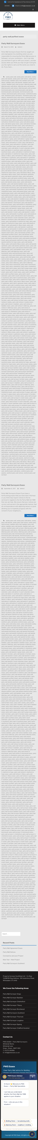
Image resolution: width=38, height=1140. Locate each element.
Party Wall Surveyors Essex (13, 43)
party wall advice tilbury (24, 172)
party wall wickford (7, 439)
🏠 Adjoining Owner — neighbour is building (17, 1125)
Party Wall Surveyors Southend (13, 963)
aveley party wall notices (20, 79)
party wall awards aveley (28, 180)
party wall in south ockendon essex (19, 276)
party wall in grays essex (25, 268)
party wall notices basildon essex (22, 289)
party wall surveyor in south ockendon (17, 401)
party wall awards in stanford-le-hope (17, 221)
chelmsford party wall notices (16, 97)
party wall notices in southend (27, 324)
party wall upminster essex (27, 437)
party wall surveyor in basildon (10, 383)
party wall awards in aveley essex (11, 197)
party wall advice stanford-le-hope (12, 170)
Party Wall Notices (9, 952)
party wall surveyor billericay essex (18, 369)
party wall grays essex (12, 257)
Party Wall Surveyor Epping (12, 1024)
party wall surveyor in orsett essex (18, 398)
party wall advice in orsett (14, 142)
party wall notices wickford (20, 353)
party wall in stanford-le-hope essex (24, 279)
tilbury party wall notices (16, 463)
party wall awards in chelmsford (22, 204)
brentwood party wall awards (10, 92)
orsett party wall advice (12, 109)
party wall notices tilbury (13, 349)
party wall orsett (21, 354)
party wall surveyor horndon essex (18, 379)
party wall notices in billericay (20, 306)
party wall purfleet (15, 356)
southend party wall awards (17, 452)
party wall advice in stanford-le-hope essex (14, 154)
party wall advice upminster (25, 174)
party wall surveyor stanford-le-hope (23, 426)
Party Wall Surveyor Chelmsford (14, 1001)
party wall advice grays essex (10, 124)
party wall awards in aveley (27, 195)
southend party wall (20, 450)
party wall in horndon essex (20, 270)
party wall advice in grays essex (23, 139)
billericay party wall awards (26, 86)
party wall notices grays (28, 296)
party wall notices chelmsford (22, 294)
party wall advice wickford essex (17, 178)
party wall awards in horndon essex (24, 210)
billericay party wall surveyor (27, 88)
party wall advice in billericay (10, 131)
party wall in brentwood (13, 264)
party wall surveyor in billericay (20, 384)
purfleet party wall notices (15, 443)
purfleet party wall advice (15, 441)
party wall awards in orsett (9, 212)
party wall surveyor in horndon (26, 394)
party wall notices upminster (14, 351)
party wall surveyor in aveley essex (24, 381)
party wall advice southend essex (22, 169)
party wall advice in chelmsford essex (20, 137)
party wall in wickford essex (16, 285)
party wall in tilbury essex (21, 281)
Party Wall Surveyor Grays (12, 994)
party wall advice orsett (18, 161)
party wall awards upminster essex (18, 246)
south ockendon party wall (16, 444)
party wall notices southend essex (11, 345)
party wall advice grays (27, 122)
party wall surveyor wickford (14, 433)
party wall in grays (11, 268)
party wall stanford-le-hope (20, 362)
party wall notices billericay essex (25, 291)
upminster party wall (14, 465)
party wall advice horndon (28, 124)
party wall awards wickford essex (22, 247)
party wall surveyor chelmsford (15, 373)
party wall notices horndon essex (17, 300)
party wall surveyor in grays (21, 392)
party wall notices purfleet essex (25, 339)
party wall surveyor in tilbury (25, 409)
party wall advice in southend (10, 150)
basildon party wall (16, 80)
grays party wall (15, 99)
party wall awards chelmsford (15, 189)
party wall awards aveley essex (10, 182)
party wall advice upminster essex (11, 176)
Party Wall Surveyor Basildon (13, 998)
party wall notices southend (24, 343)
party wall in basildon (16, 261)
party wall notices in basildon (10, 304)
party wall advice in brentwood (20, 133)
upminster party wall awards (14, 467)
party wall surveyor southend (10, 424)
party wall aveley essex (13, 180)
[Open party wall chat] (32, 1134)
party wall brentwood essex (17, 253)
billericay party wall (30, 84)
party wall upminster (12, 437)
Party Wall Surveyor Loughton (13, 1020)
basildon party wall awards (14, 82)
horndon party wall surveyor (18, 107)
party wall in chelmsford (13, 266)
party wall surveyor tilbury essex (22, 429)
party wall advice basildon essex (24, 114)
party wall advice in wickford (14, 159)
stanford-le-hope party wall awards (12, 458)
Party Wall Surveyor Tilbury (12, 1005)
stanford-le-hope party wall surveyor (24, 460)
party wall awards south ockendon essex (20, 236)
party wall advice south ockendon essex (13, 167)
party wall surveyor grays (26, 375)
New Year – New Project (11, 960)
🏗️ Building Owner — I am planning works (17, 1121)
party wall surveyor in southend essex (19, 405)
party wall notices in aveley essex (22, 302)
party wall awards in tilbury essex (16, 225)
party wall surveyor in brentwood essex (21, 388)
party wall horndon (25, 257)
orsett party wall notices (8, 110)
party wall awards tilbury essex (15, 244)
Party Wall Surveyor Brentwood (14, 1009)
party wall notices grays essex (10, 298)
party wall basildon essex (17, 249)
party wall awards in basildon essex (18, 199)
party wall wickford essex (21, 439)
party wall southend (18, 360)
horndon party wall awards (17, 105)
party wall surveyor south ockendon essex (21, 422)
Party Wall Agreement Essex (12, 948)
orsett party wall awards (27, 109)
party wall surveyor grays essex (11, 377)
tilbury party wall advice (19, 461)
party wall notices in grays (21, 313)
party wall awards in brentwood (11, 202)
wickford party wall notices (15, 473)
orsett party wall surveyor (25, 110)
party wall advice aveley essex (22, 112)
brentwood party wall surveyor (16, 94)
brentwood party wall (7, 90)
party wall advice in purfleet (18, 144)
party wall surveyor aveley (25, 364)
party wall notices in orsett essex (16, 319)
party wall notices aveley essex (15, 287)
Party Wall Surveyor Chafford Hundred (16, 1028)
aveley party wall (11, 77)
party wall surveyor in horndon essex (12, 396)
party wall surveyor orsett (14, 416)
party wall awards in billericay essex (24, 200)
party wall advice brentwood (14, 118)
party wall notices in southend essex (12, 326)
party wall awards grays (20, 191)
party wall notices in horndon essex (12, 317)
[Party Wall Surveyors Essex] (8, 16)
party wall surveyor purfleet (18, 418)
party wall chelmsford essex (17, 255)
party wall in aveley (20, 259)
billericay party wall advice (9, 86)
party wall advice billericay (9, 116)
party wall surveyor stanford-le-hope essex (14, 428)
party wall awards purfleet (23, 232)
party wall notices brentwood (10, 292)
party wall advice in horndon (10, 140)
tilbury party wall (6, 461)
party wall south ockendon (14, 358)
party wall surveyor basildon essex (12, 368)
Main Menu (21, 25)
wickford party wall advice (12, 471)
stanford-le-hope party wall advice (22, 456)
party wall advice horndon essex (11, 125)
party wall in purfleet (28, 272)
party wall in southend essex (18, 277)
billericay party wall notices (9, 88)
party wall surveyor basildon (27, 366)
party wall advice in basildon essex (23, 129)
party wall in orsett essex (13, 272)
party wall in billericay (12, 262)
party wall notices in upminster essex (12, 334)
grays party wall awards (8, 101)
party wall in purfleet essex (9, 274)
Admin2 (20, 47)
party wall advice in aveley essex (16, 127)
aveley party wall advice (24, 77)
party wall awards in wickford (15, 229)
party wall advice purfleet (22, 163)
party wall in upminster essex (19, 283)
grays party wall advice (27, 99)
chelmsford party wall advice (13, 95)
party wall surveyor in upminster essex (20, 413)
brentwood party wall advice (23, 90)
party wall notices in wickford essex (20, 336)
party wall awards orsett (18, 231)
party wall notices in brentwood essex (20, 309)
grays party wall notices (24, 101)
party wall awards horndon (22, 193)
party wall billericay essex (15, 251)
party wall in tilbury (7, 281)
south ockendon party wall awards (22, 446)
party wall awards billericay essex (22, 185)
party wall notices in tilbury (17, 330)
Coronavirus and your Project (13, 956)
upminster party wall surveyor (16, 469)
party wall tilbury (16, 435)
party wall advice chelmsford (21, 120)
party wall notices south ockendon (12, 341)
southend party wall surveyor (18, 454)
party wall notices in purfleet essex (24, 321)
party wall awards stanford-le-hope (16, 240)
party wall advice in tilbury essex (22, 155)
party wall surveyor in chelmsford (11, 390)
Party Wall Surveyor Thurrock (13, 1017)
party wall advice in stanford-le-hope (23, 152)
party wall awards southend (9, 238)
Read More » (30, 71)
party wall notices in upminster (25, 332)
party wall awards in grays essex (15, 208)
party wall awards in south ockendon (22, 215)
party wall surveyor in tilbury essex (12, 411)
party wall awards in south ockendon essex (14, 217)
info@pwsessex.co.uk (28, 6)
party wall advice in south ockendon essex (21, 148)
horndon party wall (19, 103)
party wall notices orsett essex (23, 338)
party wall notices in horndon (25, 315)
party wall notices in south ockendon (12, 323)
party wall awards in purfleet (14, 214)
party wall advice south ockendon (25, 165)
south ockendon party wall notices (12, 448)
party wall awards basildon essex (17, 184)
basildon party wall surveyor (15, 84)
